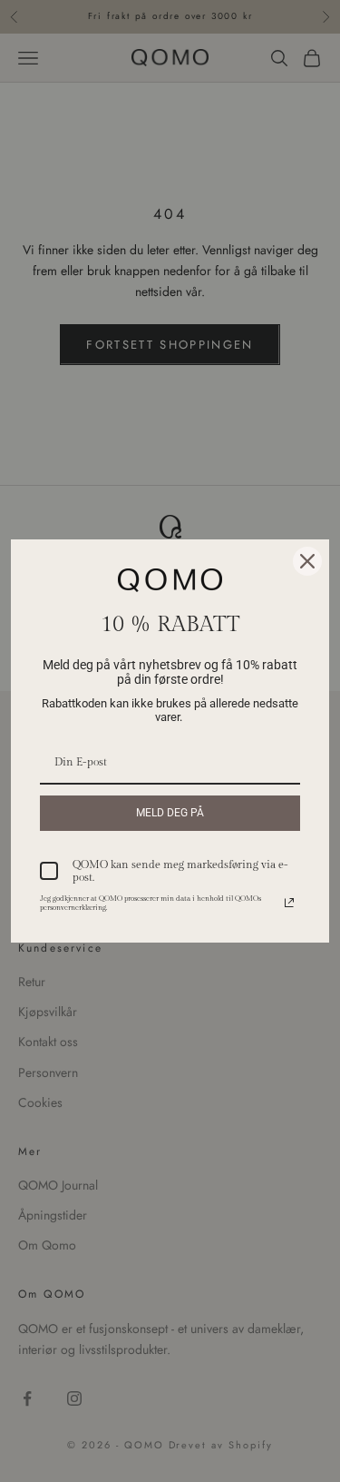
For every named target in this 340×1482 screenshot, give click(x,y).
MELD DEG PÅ (170, 812)
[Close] (307, 561)
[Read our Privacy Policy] (289, 903)
